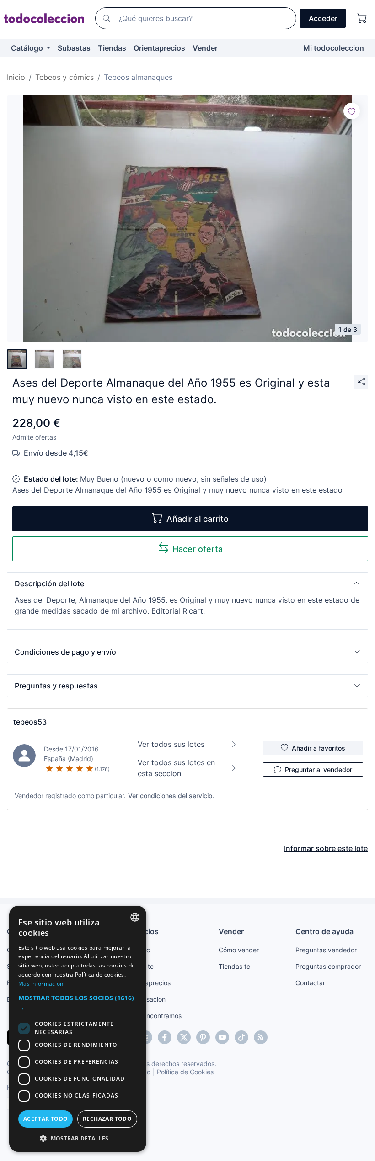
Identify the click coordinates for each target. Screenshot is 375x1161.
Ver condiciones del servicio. (171, 795)
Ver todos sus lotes (171, 744)
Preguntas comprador (328, 966)
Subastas (74, 48)
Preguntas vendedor (326, 950)
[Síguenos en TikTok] (241, 1037)
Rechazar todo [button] (107, 1119)
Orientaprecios (159, 48)
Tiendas (112, 48)
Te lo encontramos (154, 1015)
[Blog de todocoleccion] (261, 1037)
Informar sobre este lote (326, 848)
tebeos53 (30, 721)
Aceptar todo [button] (45, 1119)
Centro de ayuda (324, 931)
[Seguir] (351, 111)
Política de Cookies (185, 1072)
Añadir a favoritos (318, 748)
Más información (41, 984)
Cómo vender (239, 950)
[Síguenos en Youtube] (222, 1037)
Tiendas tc (234, 966)
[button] (187, 583)
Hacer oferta (197, 549)
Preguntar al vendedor (318, 769)
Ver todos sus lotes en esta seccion (176, 768)
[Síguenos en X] (184, 1037)
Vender (205, 48)
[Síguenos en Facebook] (164, 1037)
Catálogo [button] (28, 48)
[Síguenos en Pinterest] (203, 1037)
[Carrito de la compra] (362, 18)
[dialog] (77, 1029)
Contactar (310, 983)
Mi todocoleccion (333, 48)
